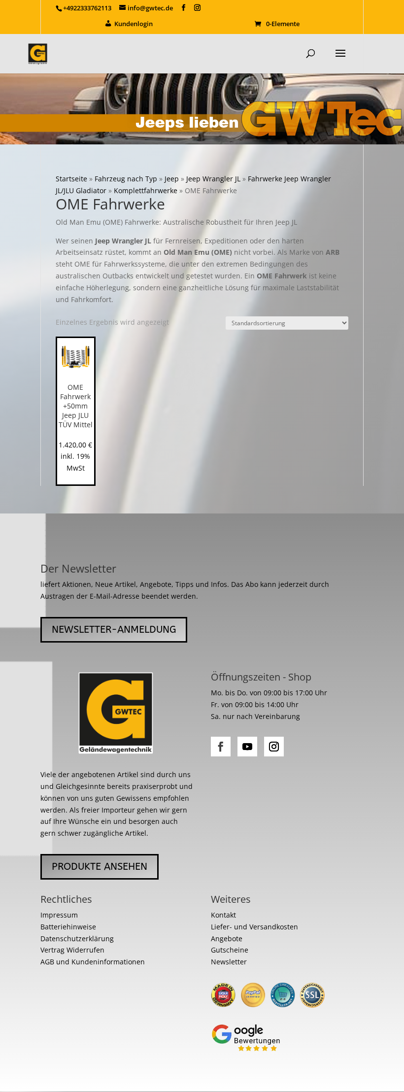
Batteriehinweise (68, 926)
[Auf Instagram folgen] (274, 746)
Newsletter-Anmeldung (114, 629)
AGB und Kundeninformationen (92, 961)
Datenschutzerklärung (77, 938)
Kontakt (223, 915)
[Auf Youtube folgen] (247, 746)
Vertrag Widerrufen (72, 950)
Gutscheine (229, 950)
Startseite (71, 178)
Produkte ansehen (99, 866)
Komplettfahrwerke (145, 190)
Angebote (226, 938)
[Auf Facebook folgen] (221, 746)
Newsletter (229, 961)
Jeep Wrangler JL (213, 178)
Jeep (172, 178)
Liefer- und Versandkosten (254, 926)
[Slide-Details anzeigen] (202, 108)
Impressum (59, 915)
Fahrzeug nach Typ (126, 178)
